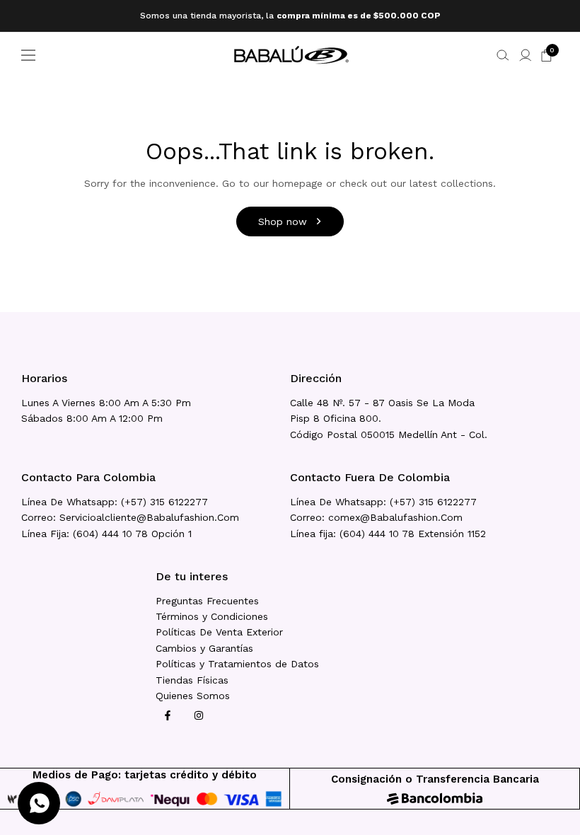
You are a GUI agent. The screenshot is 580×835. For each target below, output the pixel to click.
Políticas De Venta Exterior (219, 632)
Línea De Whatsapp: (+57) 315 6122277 (114, 501)
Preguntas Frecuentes (207, 600)
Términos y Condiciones (212, 616)
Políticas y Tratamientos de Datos (237, 663)
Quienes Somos (193, 695)
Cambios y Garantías (204, 648)
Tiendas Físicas (192, 680)
